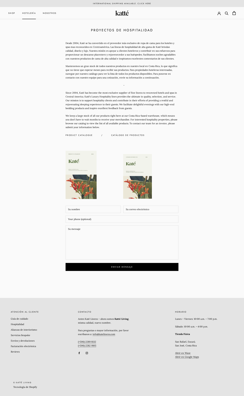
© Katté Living (22, 382)
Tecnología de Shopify (25, 387)
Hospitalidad (17, 324)
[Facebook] (79, 353)
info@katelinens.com (104, 334)
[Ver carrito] (234, 13)
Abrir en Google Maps (187, 356)
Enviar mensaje (122, 266)
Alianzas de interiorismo (24, 329)
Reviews (15, 351)
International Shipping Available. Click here (122, 3)
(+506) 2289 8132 (87, 341)
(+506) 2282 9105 (87, 345)
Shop (11, 13)
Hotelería (29, 13)
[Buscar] (226, 13)
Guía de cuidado (19, 318)
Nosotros (49, 13)
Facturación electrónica (23, 346)
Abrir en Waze (183, 353)
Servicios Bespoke (20, 335)
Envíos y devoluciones (23, 340)
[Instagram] (87, 353)
